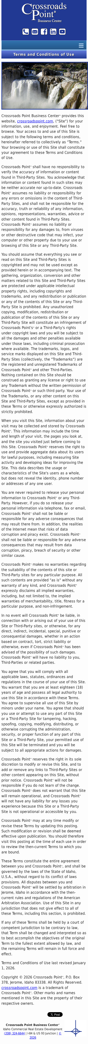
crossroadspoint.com (35, 121)
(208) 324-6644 (14, 1033)
